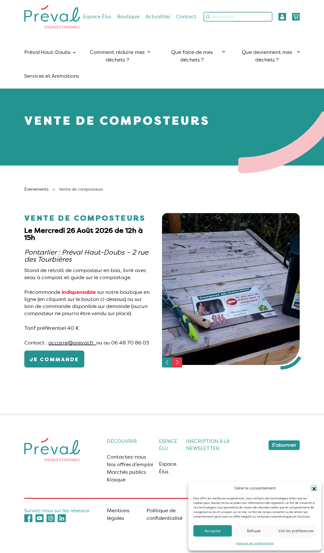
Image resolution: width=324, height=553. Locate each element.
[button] (313, 488)
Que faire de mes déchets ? (192, 56)
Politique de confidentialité (255, 543)
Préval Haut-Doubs (47, 52)
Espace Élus (97, 16)
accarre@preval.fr (72, 343)
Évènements (36, 189)
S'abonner (284, 445)
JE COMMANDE (54, 359)
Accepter (213, 531)
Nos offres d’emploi (130, 464)
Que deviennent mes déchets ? (267, 56)
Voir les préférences (296, 531)
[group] (231, 289)
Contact (186, 16)
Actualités (158, 16)
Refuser (254, 531)
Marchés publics (126, 472)
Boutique (128, 16)
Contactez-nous (126, 457)
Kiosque (116, 480)
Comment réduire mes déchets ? (117, 56)
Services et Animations (51, 76)
